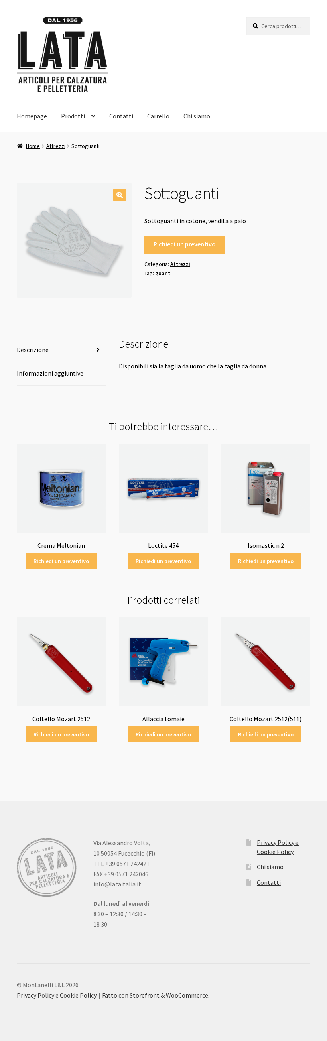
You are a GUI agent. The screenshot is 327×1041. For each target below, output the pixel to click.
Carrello (158, 116)
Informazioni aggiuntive (50, 373)
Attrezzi (55, 146)
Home (33, 146)
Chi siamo (196, 116)
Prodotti (73, 116)
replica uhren (198, 965)
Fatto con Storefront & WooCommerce (155, 995)
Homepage (32, 116)
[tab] (61, 350)
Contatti (121, 116)
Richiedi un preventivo (185, 244)
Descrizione (33, 350)
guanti (163, 273)
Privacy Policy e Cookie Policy (57, 995)
